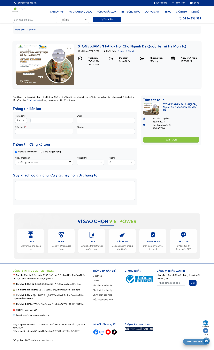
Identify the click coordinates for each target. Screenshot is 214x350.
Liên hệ (195, 2)
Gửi (193, 282)
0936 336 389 (33, 100)
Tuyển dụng (161, 2)
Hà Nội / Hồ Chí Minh (126, 51)
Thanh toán (179, 2)
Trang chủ (19, 29)
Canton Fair (57, 11)
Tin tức (167, 11)
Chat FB (205, 334)
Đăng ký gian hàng (52, 151)
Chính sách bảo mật (102, 295)
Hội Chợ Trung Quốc (80, 11)
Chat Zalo (205, 327)
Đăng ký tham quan (27, 151)
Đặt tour (32, 29)
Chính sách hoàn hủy (102, 290)
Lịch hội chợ (152, 11)
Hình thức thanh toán (102, 285)
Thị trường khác (130, 11)
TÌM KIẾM (108, 19)
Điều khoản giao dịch (103, 299)
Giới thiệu (181, 11)
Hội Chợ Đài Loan (106, 11)
